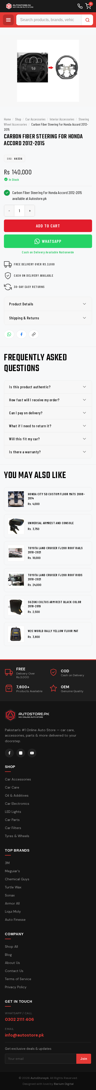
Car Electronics (17, 804)
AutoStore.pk (40, 1078)
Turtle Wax (13, 887)
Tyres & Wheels (17, 836)
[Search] (87, 19)
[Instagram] (20, 753)
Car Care (12, 787)
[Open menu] (8, 19)
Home (7, 119)
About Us (12, 963)
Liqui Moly (13, 911)
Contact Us (14, 971)
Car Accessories (35, 119)
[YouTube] (32, 753)
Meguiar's (12, 871)
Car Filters (13, 828)
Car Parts (12, 820)
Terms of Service (18, 979)
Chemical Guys (17, 879)
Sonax (10, 895)
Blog (8, 955)
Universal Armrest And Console (51, 523)
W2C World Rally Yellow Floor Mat (53, 631)
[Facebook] (9, 753)
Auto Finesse (15, 920)
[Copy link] (34, 334)
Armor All (12, 903)
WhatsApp (52, 241)
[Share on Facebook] (21, 334)
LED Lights (13, 812)
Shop (18, 119)
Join (83, 1059)
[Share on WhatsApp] (9, 334)
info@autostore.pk (24, 1035)
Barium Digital (64, 1084)
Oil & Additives (17, 795)
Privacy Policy (16, 987)
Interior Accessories (62, 119)
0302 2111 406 (19, 1019)
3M (7, 863)
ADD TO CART (48, 225)
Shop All (11, 947)
